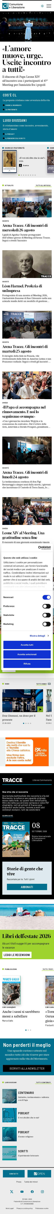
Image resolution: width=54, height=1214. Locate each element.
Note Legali (10, 1208)
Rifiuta (27, 663)
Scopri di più (7, 816)
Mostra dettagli (37, 636)
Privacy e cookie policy (25, 1208)
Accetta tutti (27, 645)
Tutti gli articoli (43, 185)
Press (18, 1181)
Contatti (13, 1173)
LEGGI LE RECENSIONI (17, 955)
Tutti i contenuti (43, 1082)
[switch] (46, 606)
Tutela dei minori (31, 1181)
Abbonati (27, 887)
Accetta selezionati (27, 654)
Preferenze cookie (41, 1208)
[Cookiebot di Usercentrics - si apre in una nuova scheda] (38, 548)
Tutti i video (41, 684)
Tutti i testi (48, 969)
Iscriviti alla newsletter (27, 1068)
